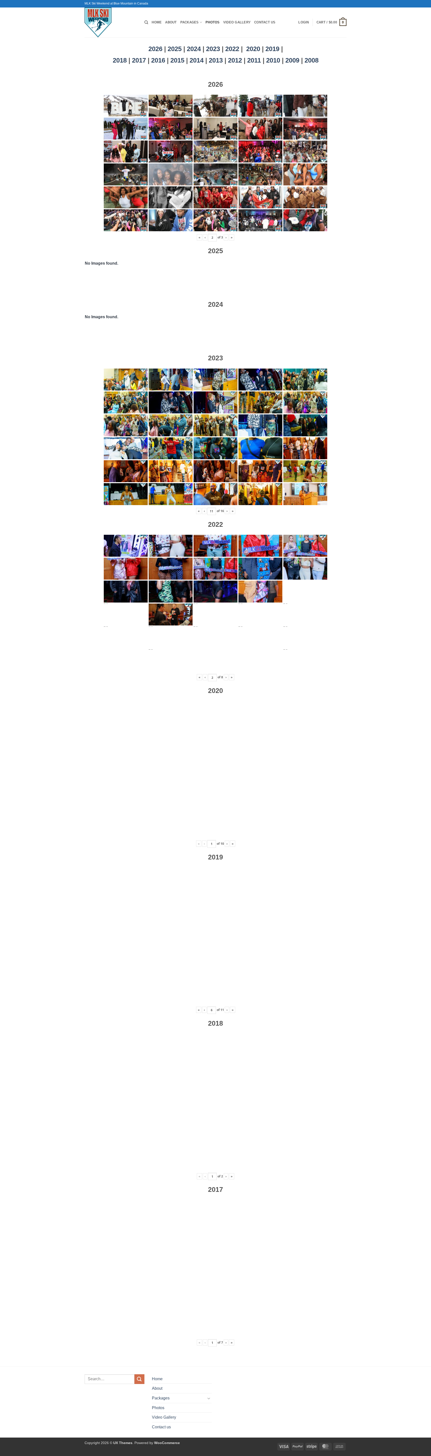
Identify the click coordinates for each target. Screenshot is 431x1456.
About (171, 22)
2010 (274, 60)
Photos (213, 22)
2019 (273, 48)
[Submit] (139, 1379)
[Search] (146, 22)
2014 (197, 60)
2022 (232, 48)
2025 (175, 48)
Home (157, 22)
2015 (178, 60)
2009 (293, 60)
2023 (213, 48)
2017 (140, 60)
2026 (155, 48)
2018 (120, 60)
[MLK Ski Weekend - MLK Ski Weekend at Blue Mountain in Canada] (111, 22)
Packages (189, 22)
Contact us (265, 22)
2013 (216, 60)
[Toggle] (209, 1398)
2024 (194, 48)
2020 (253, 48)
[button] (303, 22)
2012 (236, 60)
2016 (159, 60)
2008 (312, 60)
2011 (255, 60)
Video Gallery (237, 22)
